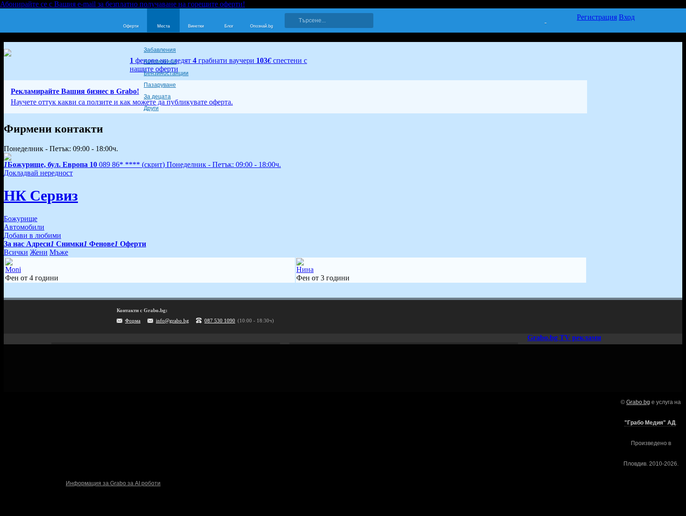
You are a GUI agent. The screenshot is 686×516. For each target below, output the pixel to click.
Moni (13, 269)
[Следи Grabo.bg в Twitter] (609, 316)
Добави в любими (32, 235)
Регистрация (597, 17)
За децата (157, 96)
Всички (16, 252)
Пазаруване (160, 85)
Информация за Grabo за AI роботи (113, 483)
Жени (39, 252)
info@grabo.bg (172, 320)
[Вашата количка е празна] (539, 19)
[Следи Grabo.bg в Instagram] (589, 316)
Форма (132, 320)
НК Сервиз (41, 195)
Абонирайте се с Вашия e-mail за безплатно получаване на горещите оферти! (122, 4)
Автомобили (160, 61)
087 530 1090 (219, 320)
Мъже (58, 252)
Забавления (160, 50)
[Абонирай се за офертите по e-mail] (570, 316)
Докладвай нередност (38, 173)
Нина (305, 269)
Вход (627, 17)
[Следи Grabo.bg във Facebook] (628, 316)
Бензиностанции (166, 73)
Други (151, 108)
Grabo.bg (638, 402)
